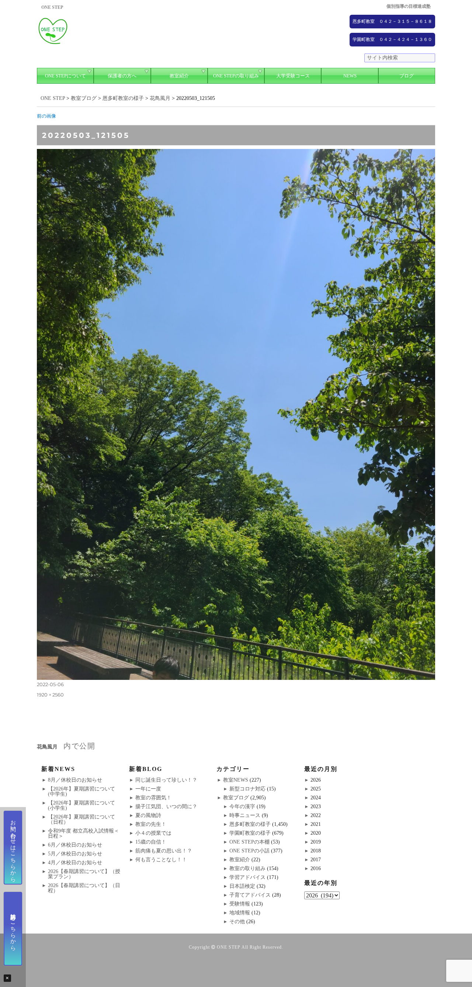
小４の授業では (153, 833)
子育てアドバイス (250, 895)
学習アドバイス (247, 877)
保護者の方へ (122, 76)
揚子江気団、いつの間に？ (166, 806)
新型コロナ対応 (247, 789)
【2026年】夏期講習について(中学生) (81, 791)
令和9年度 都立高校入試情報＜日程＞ (83, 833)
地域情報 (239, 912)
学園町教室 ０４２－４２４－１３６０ (392, 39)
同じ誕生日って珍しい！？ (166, 780)
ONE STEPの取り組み (236, 76)
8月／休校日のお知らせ (75, 780)
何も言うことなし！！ (161, 859)
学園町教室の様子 (250, 833)
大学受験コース (293, 76)
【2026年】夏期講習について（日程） (81, 819)
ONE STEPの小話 (249, 851)
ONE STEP (228, 947)
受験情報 (239, 904)
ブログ (406, 76)
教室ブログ (236, 797)
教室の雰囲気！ (153, 797)
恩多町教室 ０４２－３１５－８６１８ (392, 21)
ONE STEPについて (65, 76)
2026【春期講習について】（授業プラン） (84, 874)
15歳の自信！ (150, 842)
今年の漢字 (242, 806)
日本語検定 (242, 886)
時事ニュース (244, 815)
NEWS (350, 76)
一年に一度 (148, 789)
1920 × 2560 (50, 695)
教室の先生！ (150, 824)
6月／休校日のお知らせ (75, 845)
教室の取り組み (247, 868)
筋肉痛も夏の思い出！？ (163, 851)
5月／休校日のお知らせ (75, 853)
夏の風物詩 (148, 815)
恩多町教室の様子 (250, 824)
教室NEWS (235, 780)
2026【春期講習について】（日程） (84, 888)
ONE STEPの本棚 (249, 842)
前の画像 (46, 116)
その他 (237, 921)
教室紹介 (179, 76)
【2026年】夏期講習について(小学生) (81, 805)
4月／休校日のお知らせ (75, 862)
